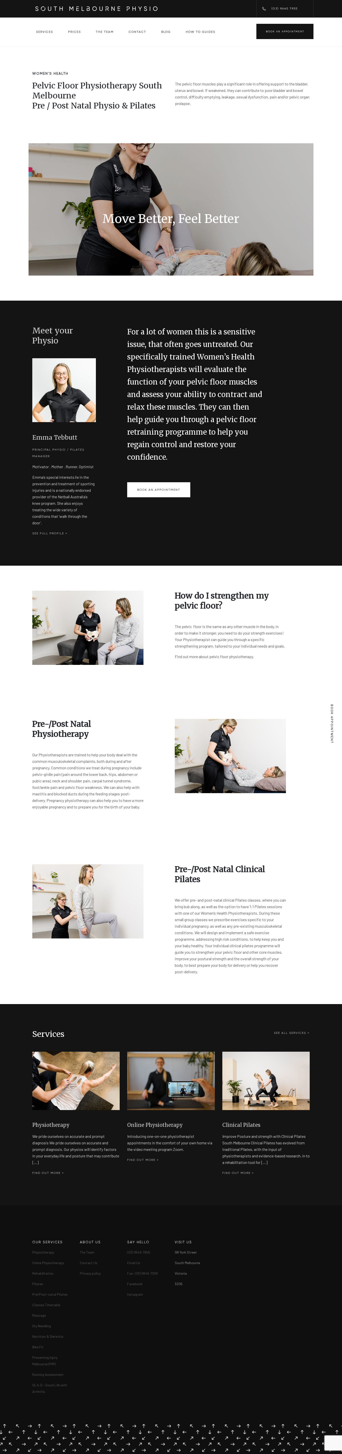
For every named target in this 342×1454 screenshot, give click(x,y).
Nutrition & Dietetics (47, 1336)
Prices (74, 32)
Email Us (133, 1263)
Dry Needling (41, 1326)
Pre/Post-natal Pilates (50, 1294)
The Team (105, 32)
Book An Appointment (285, 31)
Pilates (37, 1284)
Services (44, 32)
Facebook (134, 1284)
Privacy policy (90, 1273)
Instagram (135, 1294)
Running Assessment (48, 1374)
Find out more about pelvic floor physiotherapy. (214, 656)
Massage (39, 1315)
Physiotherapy (43, 1252)
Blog (166, 32)
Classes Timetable (46, 1305)
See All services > (292, 1033)
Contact (137, 32)
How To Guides (200, 32)
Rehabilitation (43, 1273)
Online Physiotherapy (48, 1263)
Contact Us (88, 1263)
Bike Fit (38, 1347)
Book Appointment (332, 724)
